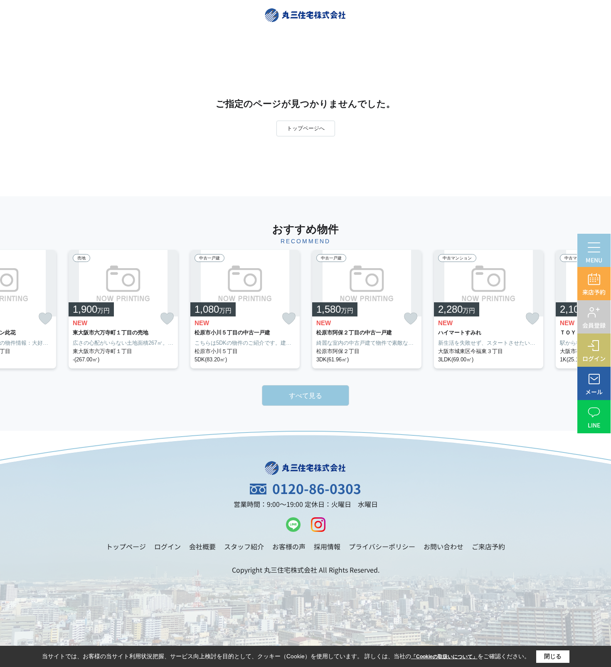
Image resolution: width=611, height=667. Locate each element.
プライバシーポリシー (382, 546)
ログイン (167, 546)
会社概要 (202, 546)
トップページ (126, 546)
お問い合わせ (443, 546)
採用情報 (327, 546)
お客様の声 (289, 546)
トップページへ (306, 128)
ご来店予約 (488, 546)
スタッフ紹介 (244, 546)
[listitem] (123, 309)
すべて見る (305, 395)
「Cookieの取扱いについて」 (444, 657)
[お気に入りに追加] (45, 318)
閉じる (553, 656)
